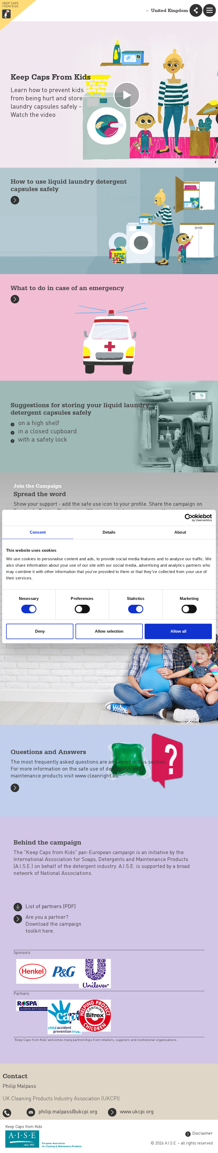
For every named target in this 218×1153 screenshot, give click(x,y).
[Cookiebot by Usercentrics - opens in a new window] (188, 518)
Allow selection (109, 631)
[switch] (82, 609)
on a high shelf (38, 423)
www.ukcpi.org (137, 1112)
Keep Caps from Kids (23, 1127)
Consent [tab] (38, 532)
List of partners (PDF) (51, 906)
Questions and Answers (48, 752)
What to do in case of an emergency (67, 288)
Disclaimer (202, 1133)
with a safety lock (42, 440)
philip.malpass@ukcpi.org (68, 1112)
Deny (40, 631)
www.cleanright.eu (96, 776)
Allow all (178, 631)
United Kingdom (169, 10)
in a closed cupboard (47, 432)
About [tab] (180, 532)
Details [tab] (109, 532)
